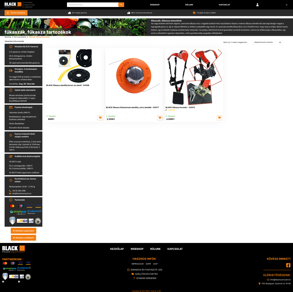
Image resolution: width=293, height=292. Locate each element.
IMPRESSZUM (138, 264)
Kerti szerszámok (20, 37)
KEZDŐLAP (117, 248)
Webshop (8, 37)
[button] (100, 117)
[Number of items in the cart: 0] (287, 5)
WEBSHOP (137, 248)
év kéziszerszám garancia (141, 13)
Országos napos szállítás (206, 13)
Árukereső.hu (31, 213)
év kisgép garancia (79, 13)
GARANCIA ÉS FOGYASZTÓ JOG (146, 270)
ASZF (155, 264)
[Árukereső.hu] (34, 211)
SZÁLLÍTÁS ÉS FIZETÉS (146, 274)
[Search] (121, 4)
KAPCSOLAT (175, 248)
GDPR (148, 264)
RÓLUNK (155, 248)
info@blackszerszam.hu (21, 193)
